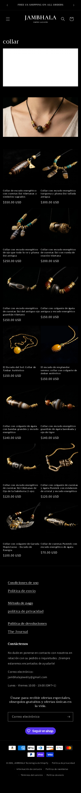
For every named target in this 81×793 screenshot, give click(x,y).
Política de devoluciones (27, 623)
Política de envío (22, 591)
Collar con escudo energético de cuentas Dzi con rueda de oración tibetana (58, 252)
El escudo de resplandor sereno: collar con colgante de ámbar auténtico (59, 370)
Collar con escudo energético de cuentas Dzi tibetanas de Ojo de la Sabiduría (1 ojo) (20, 488)
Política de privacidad (63, 763)
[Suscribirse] (68, 716)
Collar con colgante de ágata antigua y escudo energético (58, 310)
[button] (8, 19)
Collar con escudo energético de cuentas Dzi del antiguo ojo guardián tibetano (21, 311)
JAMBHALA (19, 763)
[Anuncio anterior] (7, 5)
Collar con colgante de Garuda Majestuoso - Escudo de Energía (21, 547)
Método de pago (20, 603)
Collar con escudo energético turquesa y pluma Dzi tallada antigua (58, 194)
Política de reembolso (57, 769)
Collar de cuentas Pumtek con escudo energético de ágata (59, 545)
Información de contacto (29, 769)
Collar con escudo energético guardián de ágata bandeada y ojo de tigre (58, 429)
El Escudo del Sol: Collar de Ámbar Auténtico (19, 369)
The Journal (18, 632)
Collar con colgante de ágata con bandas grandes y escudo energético (20, 429)
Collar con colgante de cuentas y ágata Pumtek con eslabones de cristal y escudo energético (59, 488)
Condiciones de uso (23, 583)
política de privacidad (25, 611)
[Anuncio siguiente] (73, 5)
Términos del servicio (32, 775)
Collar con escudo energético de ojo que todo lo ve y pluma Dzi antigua (21, 252)
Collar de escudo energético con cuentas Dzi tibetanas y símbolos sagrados (20, 194)
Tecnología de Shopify (37, 763)
